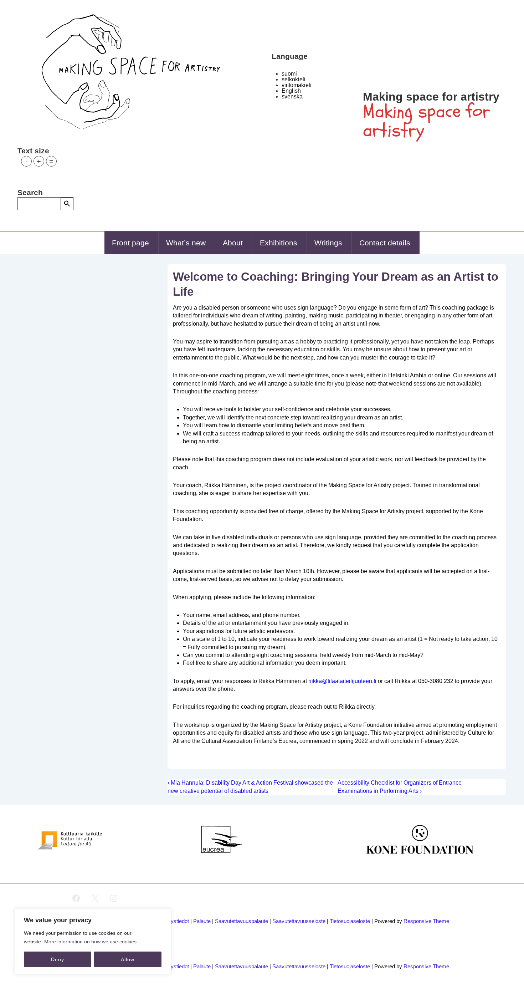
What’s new (186, 243)
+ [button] (39, 161)
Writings (328, 243)
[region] (92, 941)
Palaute (202, 921)
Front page (130, 243)
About (233, 243)
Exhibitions (278, 243)
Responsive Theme (426, 921)
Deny (57, 959)
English (291, 91)
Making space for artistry (431, 96)
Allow (127, 959)
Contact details (384, 243)
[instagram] (114, 898)
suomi (289, 74)
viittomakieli (297, 85)
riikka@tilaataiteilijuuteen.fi (342, 681)
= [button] (51, 161)
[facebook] (76, 898)
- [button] (26, 161)
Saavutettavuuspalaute (241, 921)
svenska (292, 96)
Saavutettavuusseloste (298, 921)
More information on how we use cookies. (91, 941)
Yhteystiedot (174, 921)
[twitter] (95, 898)
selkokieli (293, 79)
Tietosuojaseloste (350, 921)
